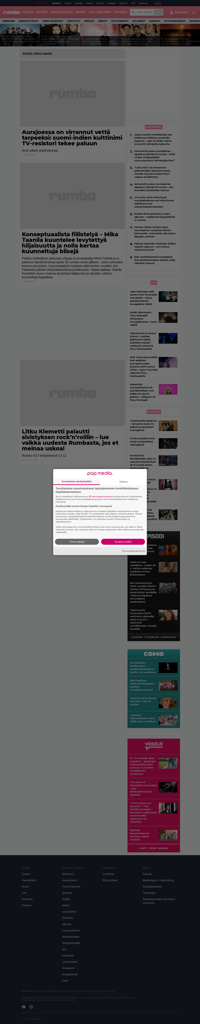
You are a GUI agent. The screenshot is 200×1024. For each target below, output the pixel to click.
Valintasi (123, 481)
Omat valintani (77, 541)
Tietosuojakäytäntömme (133, 551)
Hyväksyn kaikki (123, 541)
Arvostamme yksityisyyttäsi (77, 481)
